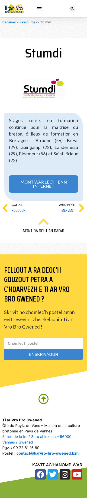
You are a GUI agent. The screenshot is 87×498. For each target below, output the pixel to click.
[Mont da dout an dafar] (43, 221)
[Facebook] (40, 474)
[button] (39, 8)
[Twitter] (53, 474)
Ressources (28, 22)
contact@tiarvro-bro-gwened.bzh (47, 453)
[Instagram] (65, 474)
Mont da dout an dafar (43, 230)
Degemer (9, 22)
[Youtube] (77, 474)
